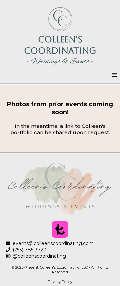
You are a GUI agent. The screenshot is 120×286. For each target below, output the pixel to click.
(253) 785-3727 (29, 250)
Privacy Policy (60, 281)
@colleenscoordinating (39, 256)
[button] (114, 75)
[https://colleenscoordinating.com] (60, 188)
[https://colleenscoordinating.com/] (60, 19)
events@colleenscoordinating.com (53, 243)
